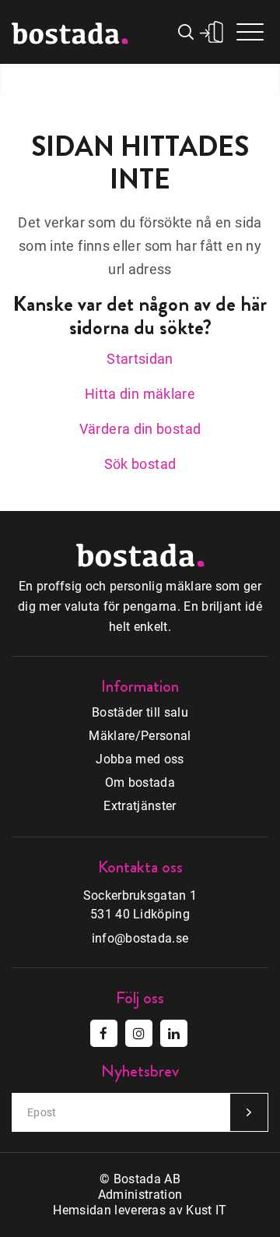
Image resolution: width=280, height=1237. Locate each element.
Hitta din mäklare (140, 394)
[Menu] (250, 32)
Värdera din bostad (140, 429)
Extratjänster (139, 805)
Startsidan (140, 359)
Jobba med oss (140, 759)
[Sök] (187, 32)
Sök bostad (140, 464)
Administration (140, 1194)
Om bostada (140, 782)
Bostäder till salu (140, 712)
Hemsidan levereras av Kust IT (139, 1210)
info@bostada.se (140, 938)
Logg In (211, 31)
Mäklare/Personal (140, 735)
